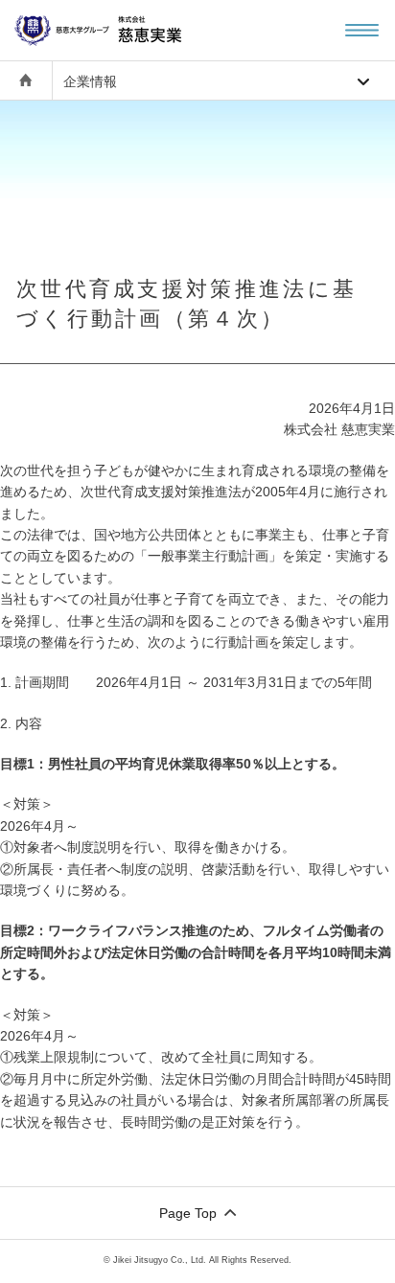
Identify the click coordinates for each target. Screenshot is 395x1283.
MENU (362, 30)
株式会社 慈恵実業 (119, 30)
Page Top (188, 1213)
